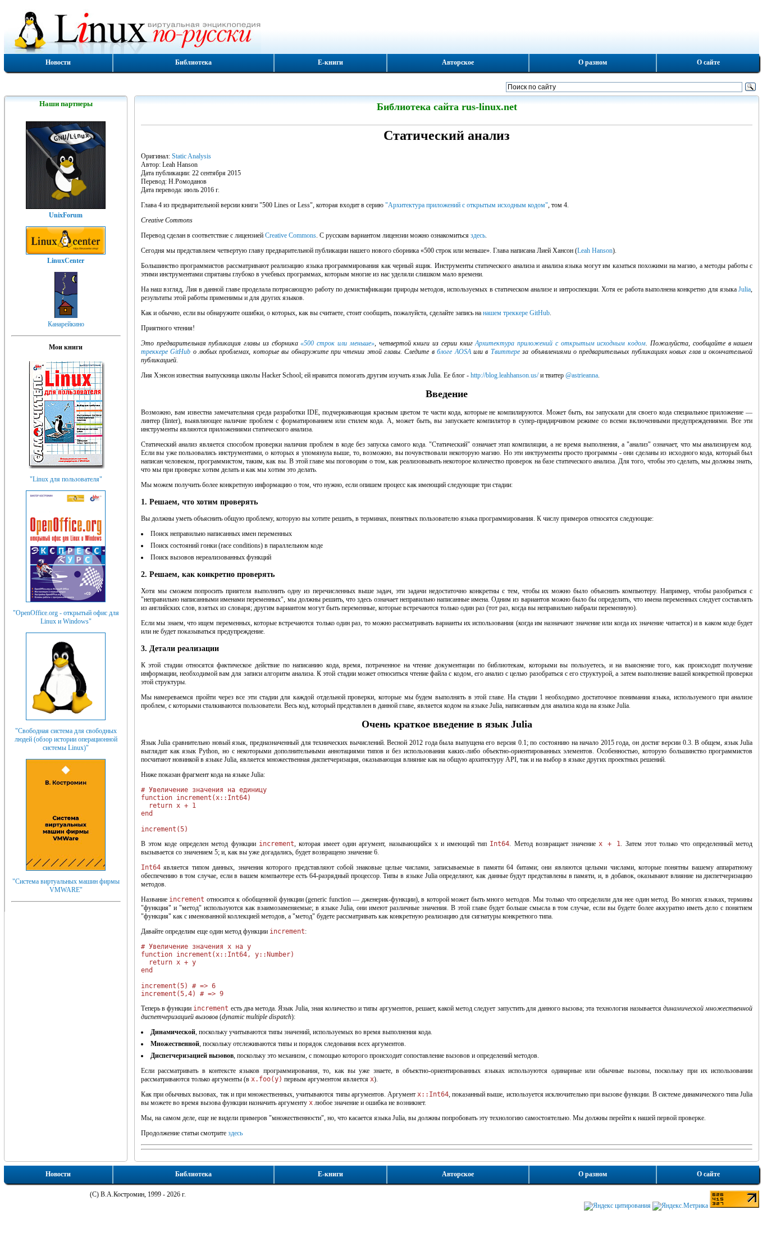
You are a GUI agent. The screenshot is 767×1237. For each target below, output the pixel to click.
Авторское (458, 62)
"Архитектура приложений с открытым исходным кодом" (466, 205)
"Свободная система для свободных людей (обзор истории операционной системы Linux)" (66, 739)
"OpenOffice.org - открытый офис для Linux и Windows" (66, 617)
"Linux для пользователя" (66, 479)
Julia (744, 289)
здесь (478, 235)
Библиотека (193, 62)
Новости (58, 62)
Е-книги (330, 62)
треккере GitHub (165, 352)
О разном (592, 62)
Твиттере (505, 352)
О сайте (708, 62)
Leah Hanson (595, 250)
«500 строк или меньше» (337, 343)
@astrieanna (581, 375)
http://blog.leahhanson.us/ (504, 375)
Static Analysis (191, 156)
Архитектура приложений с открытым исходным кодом (560, 343)
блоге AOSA (454, 352)
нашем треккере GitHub (516, 313)
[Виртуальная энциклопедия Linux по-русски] (382, 30)
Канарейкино (66, 324)
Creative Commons (290, 235)
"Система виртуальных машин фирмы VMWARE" (66, 885)
